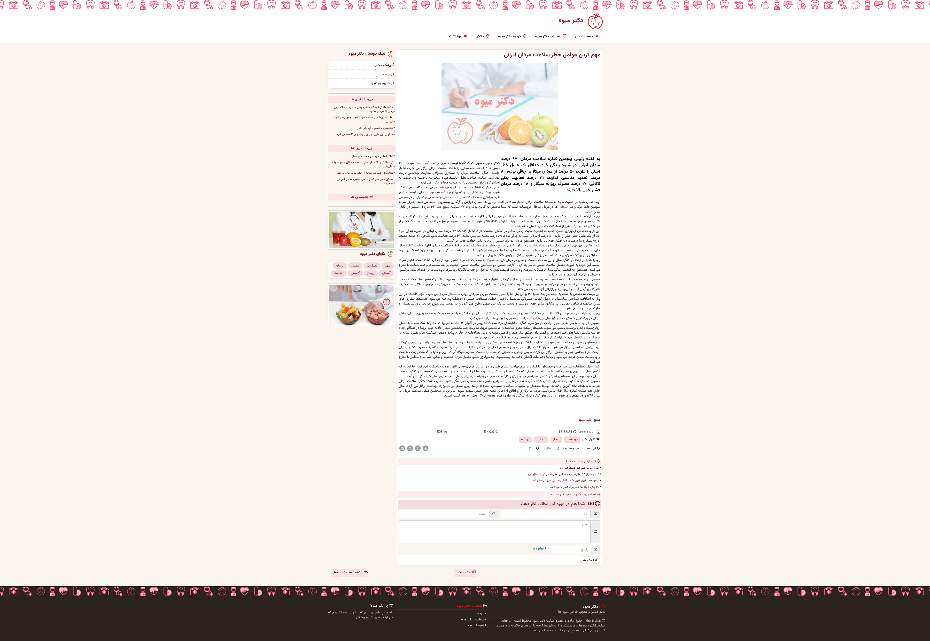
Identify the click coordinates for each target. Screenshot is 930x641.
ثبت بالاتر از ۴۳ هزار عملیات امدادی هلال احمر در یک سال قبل (563, 474)
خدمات (338, 273)
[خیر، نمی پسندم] (537, 448)
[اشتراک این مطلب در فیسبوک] (417, 448)
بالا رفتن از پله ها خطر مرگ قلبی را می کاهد (574, 487)
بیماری (541, 439)
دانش (480, 36)
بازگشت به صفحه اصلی (348, 572)
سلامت (419, 163)
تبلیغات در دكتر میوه (473, 619)
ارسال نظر (588, 560)
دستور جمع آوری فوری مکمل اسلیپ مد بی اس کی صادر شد (566, 480)
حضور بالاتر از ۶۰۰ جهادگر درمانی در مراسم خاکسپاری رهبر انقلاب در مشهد (363, 109)
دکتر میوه (570, 20)
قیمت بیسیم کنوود (382, 83)
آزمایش (355, 273)
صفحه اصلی (584, 36)
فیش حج (388, 74)
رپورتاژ (370, 273)
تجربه (432, 202)
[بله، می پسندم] (558, 448)
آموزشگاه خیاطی (384, 65)
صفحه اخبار (463, 572)
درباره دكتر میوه (510, 36)
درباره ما (481, 613)
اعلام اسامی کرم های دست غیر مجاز (578, 468)
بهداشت (455, 36)
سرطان (563, 207)
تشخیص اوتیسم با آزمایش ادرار (375, 128)
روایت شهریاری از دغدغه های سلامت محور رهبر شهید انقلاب (363, 119)
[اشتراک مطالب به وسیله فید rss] (402, 448)
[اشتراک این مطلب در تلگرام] (425, 448)
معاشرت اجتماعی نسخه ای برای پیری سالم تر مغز (365, 173)
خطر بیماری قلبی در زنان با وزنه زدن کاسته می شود (364, 134)
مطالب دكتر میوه (548, 36)
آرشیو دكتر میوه (476, 625)
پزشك (525, 439)
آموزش (386, 273)
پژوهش (538, 318)
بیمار (556, 439)
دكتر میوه (585, 420)
